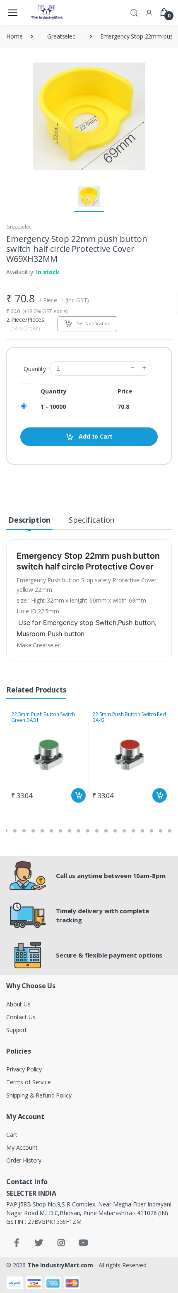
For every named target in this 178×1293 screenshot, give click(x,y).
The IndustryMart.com (60, 1265)
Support (16, 1030)
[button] (134, 12)
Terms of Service (28, 1082)
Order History (23, 1160)
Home (14, 36)
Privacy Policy (24, 1069)
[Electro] (47, 12)
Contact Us (21, 1017)
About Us (18, 1004)
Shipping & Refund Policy (39, 1095)
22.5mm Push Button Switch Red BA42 (129, 717)
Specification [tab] (91, 520)
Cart (11, 1135)
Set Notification (93, 323)
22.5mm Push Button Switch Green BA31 (43, 717)
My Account (22, 1147)
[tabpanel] (48, 758)
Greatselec (61, 36)
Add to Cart (94, 436)
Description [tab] (29, 520)
